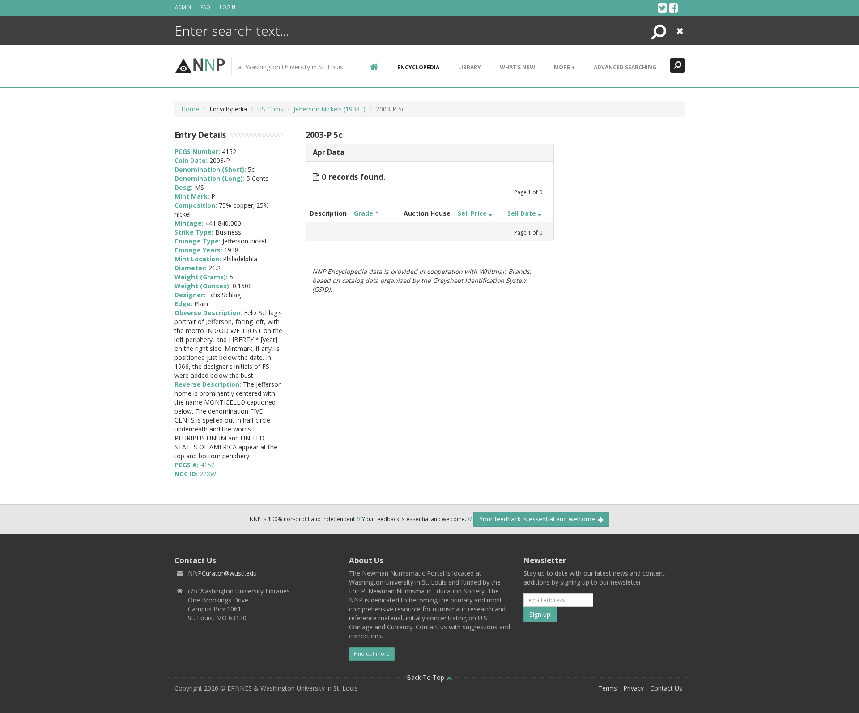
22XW (208, 474)
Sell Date (522, 213)
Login (227, 7)
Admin (183, 7)
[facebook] (673, 7)
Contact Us (666, 688)
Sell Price (473, 213)
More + (564, 67)
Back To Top (426, 677)
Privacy (633, 688)
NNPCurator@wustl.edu (222, 573)
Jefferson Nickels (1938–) (329, 109)
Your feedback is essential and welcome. (538, 519)
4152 (207, 465)
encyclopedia (418, 67)
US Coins (270, 109)
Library (469, 67)
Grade (364, 213)
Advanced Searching (625, 67)
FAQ (205, 7)
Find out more (372, 653)
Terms (607, 688)
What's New (517, 67)
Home (190, 109)
